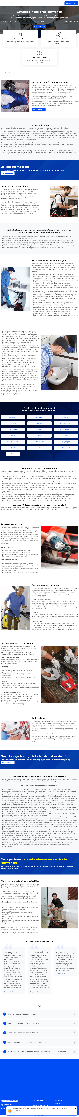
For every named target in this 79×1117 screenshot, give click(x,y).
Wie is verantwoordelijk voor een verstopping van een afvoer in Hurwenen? (37, 1051)
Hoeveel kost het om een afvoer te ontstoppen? (26, 1042)
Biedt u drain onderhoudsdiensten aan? (23, 1033)
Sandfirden (39, 448)
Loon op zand (13, 429)
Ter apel (39, 435)
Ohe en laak (66, 417)
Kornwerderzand (66, 423)
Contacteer (52, 3)
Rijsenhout (66, 448)
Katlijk (13, 448)
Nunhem (39, 429)
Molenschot (13, 417)
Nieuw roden (39, 423)
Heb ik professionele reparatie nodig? (22, 1014)
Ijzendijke (13, 423)
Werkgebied (25, 3)
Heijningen (66, 442)
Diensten (33, 3)
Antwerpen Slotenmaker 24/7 (28, 933)
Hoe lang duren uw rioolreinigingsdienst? (23, 1023)
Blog (45, 3)
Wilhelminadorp (13, 442)
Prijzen (40, 3)
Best (66, 435)
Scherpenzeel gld (66, 429)
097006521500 (71, 3)
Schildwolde (39, 442)
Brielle (13, 435)
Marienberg (39, 417)
